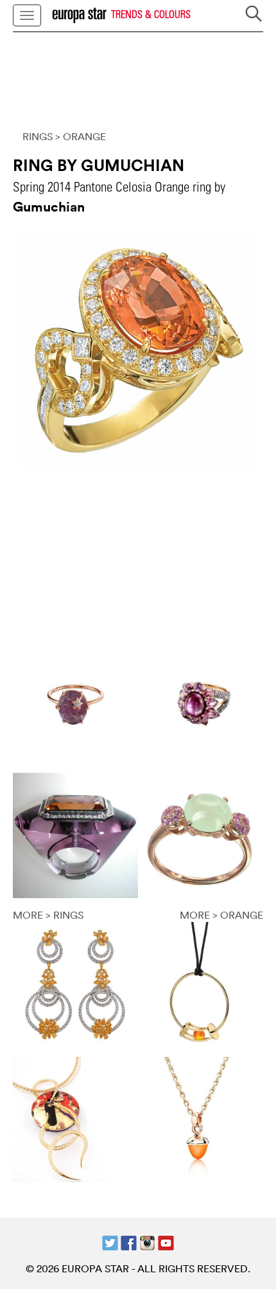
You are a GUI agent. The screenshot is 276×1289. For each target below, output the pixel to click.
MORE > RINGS (48, 914)
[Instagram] (147, 1241)
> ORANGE (80, 136)
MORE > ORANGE (221, 914)
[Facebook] (129, 1241)
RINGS (37, 136)
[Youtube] (166, 1241)
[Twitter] (110, 1241)
